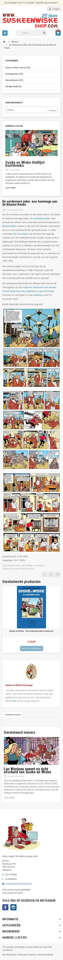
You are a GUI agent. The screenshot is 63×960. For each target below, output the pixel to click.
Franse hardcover (11, 291)
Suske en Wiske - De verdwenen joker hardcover (31, 631)
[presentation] (4, 163)
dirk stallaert (27, 565)
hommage (39, 565)
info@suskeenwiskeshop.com (18, 884)
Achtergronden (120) (14, 74)
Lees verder (10, 188)
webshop (38, 295)
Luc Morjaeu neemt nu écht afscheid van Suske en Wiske (27, 770)
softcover (27, 287)
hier (14, 701)
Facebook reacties (13, 714)
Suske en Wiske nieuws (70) (17, 67)
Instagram (13, 907)
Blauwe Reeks (9, 226)
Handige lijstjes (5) (13, 86)
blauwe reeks (14, 565)
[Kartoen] (31, 20)
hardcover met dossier (44, 287)
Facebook (5, 907)
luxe (23, 291)
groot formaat (46, 291)
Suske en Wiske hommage (19, 685)
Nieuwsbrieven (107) (14, 80)
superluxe (31, 291)
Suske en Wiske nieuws (23, 568)
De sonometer (20, 234)
